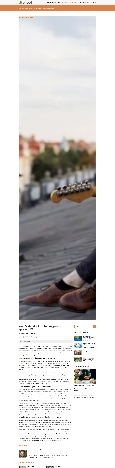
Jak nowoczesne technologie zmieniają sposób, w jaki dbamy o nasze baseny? (88, 338)
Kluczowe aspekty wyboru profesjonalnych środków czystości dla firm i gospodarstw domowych (89, 345)
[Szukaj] (94, 326)
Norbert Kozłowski (23, 333)
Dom (59, 2)
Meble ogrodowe (51, 2)
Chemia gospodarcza (83, 2)
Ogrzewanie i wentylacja (69, 2)
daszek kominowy (31, 361)
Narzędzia (93, 2)
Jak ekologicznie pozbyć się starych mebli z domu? (89, 352)
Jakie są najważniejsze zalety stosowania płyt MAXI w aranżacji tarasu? (89, 359)
